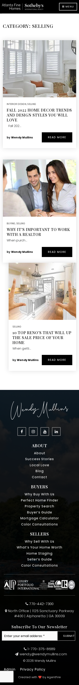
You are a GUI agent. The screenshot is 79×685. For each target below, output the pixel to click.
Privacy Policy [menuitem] (32, 669)
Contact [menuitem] (39, 477)
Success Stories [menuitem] (39, 459)
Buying (11, 223)
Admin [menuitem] (10, 669)
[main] (39, 202)
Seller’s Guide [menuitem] (39, 559)
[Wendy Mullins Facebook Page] (21, 431)
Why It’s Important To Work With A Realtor (38, 232)
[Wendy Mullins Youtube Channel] (44, 431)
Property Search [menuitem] (39, 506)
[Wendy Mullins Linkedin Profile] (56, 431)
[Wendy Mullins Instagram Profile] (33, 431)
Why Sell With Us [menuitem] (39, 541)
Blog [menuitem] (39, 471)
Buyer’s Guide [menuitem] (39, 512)
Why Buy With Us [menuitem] (39, 494)
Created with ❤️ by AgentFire (39, 677)
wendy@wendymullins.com (43, 654)
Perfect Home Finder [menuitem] (39, 500)
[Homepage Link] (22, 6)
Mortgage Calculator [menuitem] (39, 518)
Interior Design (16, 104)
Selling (31, 104)
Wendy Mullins (22, 137)
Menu (69, 6)
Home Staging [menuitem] (39, 553)
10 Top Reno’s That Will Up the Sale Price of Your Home (41, 337)
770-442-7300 (41, 603)
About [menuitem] (39, 453)
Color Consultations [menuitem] (39, 524)
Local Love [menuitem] (39, 465)
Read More (57, 137)
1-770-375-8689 (40, 649)
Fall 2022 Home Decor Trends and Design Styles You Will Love (39, 114)
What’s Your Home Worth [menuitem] (39, 547)
